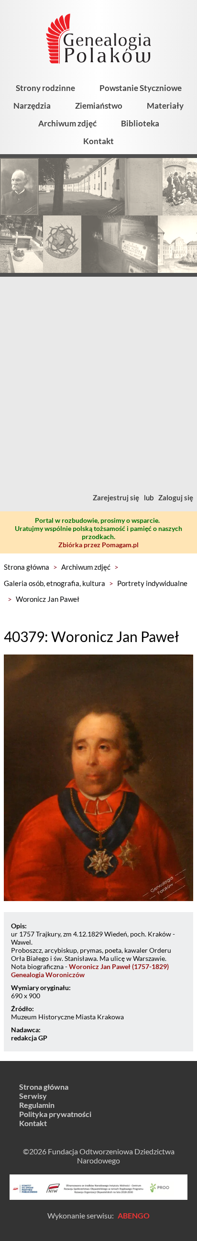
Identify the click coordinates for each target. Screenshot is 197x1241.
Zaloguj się (175, 497)
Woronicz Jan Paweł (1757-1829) (119, 966)
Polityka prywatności (55, 1113)
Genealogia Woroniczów (48, 974)
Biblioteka (140, 123)
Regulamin (37, 1104)
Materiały (165, 106)
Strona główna (26, 567)
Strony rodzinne (45, 88)
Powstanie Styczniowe (140, 88)
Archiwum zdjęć (67, 123)
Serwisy (33, 1095)
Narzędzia (32, 106)
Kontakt (98, 141)
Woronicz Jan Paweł (47, 599)
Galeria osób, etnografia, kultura (54, 583)
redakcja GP (29, 1038)
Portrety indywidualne (152, 583)
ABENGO (134, 1215)
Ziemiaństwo (98, 106)
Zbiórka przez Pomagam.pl (98, 545)
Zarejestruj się (116, 497)
